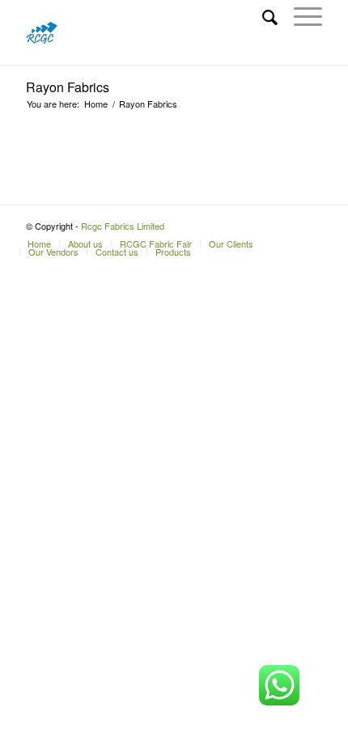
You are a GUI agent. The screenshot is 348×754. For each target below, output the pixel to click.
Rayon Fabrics (67, 87)
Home (96, 104)
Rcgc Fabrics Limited (122, 225)
